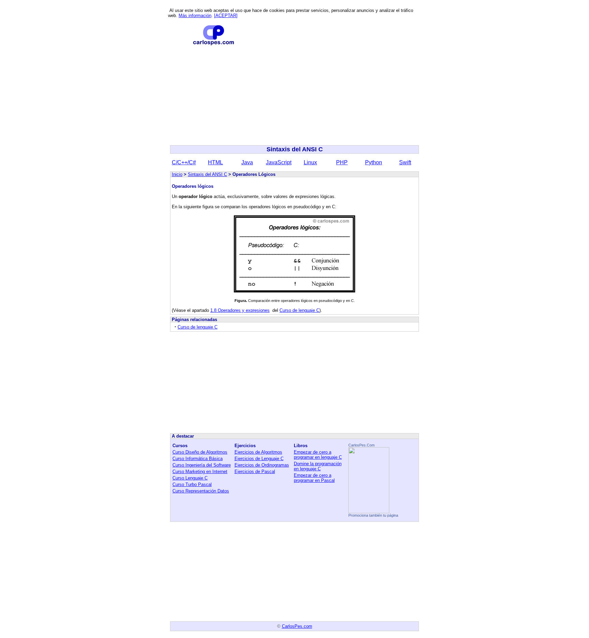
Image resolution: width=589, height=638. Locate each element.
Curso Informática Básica (197, 458)
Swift (405, 162)
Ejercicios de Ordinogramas (262, 465)
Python (373, 162)
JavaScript (278, 162)
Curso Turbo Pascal (192, 484)
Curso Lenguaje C (190, 478)
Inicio (177, 174)
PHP (342, 162)
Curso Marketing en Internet (199, 471)
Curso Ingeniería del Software (201, 465)
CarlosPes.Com (361, 445)
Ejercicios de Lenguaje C (259, 458)
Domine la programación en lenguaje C (318, 466)
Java (247, 162)
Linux (310, 162)
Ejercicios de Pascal (255, 471)
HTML (215, 162)
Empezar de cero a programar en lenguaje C (318, 455)
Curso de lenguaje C (299, 310)
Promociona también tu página (373, 515)
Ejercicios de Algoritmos (258, 452)
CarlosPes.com (297, 626)
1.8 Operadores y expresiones (240, 310)
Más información (195, 15)
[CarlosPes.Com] (368, 511)
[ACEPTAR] (226, 15)
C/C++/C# (184, 162)
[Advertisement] (294, 95)
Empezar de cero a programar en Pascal (314, 478)
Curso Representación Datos (200, 490)
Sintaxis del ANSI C (207, 174)
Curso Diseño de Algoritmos (199, 452)
